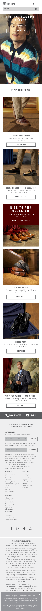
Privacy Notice (8, 600)
